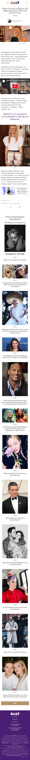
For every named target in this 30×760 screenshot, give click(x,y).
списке (5, 181)
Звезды (15, 15)
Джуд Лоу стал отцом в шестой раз (15, 652)
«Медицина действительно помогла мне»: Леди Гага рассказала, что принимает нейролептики (15, 331)
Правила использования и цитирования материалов (15, 729)
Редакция (14, 719)
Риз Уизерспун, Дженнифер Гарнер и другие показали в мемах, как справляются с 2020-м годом (15, 428)
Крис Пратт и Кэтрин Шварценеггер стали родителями (15, 563)
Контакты (14, 721)
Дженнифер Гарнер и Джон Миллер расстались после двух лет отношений (15, 356)
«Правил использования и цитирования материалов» (17, 755)
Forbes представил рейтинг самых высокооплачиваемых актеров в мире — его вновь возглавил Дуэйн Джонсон (15, 402)
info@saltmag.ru (5, 742)
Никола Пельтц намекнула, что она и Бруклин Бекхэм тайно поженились (15, 696)
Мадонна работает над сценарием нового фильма (15, 474)
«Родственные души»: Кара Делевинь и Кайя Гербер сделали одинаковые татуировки (15, 284)
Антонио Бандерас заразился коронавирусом (15, 519)
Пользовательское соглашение (15, 725)
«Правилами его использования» (15, 746)
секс (8, 200)
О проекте (14, 716)
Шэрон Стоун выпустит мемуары (15, 260)
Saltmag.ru (14, 735)
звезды (4, 200)
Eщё (15, 703)
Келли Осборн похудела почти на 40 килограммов (15, 608)
